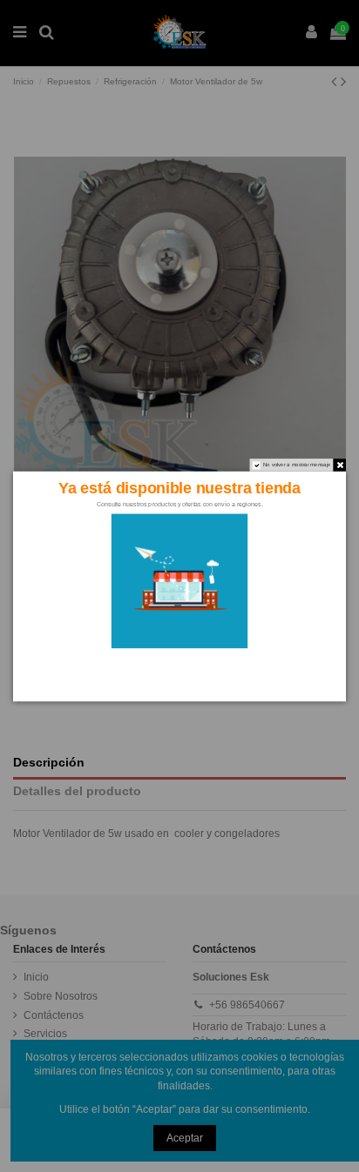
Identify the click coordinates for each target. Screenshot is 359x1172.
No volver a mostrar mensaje (296, 464)
